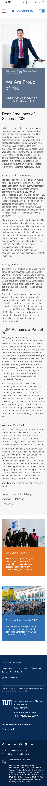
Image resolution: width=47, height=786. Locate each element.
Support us (7, 729)
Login (8, 2)
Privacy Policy (37, 668)
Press (27, 750)
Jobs (4, 750)
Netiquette (19, 672)
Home (4, 668)
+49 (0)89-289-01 (29, 712)
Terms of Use (7, 672)
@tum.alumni (8, 678)
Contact (12, 668)
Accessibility (7, 754)
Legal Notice (22, 754)
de (24, 2)
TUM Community (24, 11)
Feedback (15, 750)
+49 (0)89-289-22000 (28, 716)
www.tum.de (23, 691)
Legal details (23, 668)
